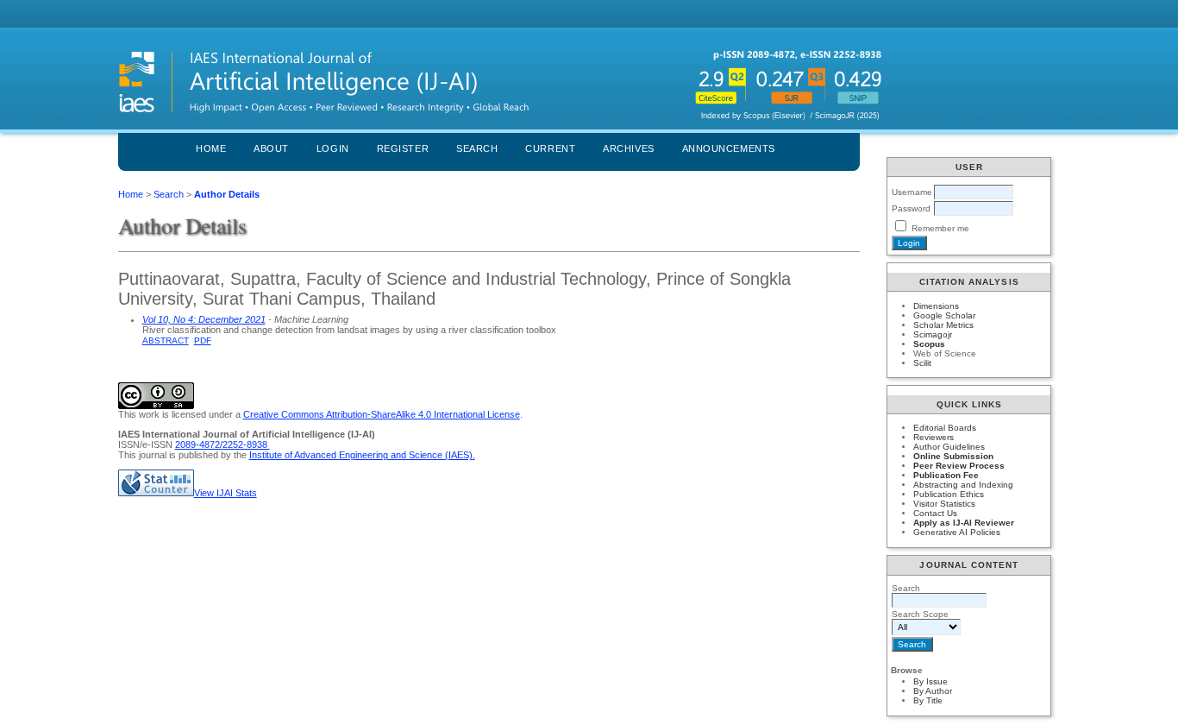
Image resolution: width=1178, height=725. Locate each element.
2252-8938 (246, 444)
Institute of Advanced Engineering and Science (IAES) (361, 455)
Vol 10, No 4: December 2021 (204, 319)
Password (911, 208)
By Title (928, 700)
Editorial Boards (944, 427)
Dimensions (936, 306)
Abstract (165, 340)
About (271, 148)
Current (550, 148)
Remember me (940, 228)
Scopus (929, 344)
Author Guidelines (949, 446)
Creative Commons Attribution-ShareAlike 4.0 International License (381, 414)
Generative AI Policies (956, 532)
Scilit (922, 363)
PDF (202, 340)
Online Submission (953, 456)
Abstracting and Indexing (963, 484)
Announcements (728, 148)
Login (332, 148)
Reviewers (933, 437)
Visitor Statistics (944, 503)
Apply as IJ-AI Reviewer (963, 522)
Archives (628, 148)
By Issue (930, 681)
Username (912, 192)
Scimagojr (932, 334)
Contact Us (935, 513)
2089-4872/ (198, 444)
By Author (932, 691)
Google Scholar (944, 315)
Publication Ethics (948, 494)
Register (403, 148)
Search (477, 148)
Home (211, 148)
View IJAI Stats (225, 493)
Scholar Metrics (943, 325)
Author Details (227, 194)
